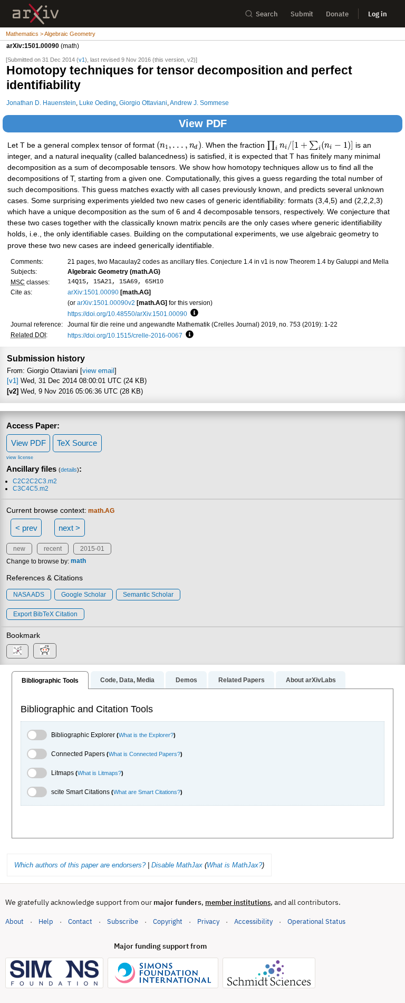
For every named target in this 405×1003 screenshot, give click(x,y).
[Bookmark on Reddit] (44, 650)
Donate (337, 13)
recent (53, 548)
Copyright (167, 921)
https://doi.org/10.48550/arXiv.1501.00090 (127, 313)
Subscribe (122, 921)
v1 (82, 59)
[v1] (12, 381)
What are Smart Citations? (146, 792)
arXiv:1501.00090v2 (106, 302)
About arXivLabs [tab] (311, 680)
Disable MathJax (176, 865)
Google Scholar (83, 594)
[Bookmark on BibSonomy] (17, 651)
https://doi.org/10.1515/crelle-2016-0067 (125, 335)
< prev (26, 527)
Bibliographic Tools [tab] (50, 680)
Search (267, 13)
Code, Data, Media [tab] (127, 680)
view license (19, 457)
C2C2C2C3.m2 (35, 481)
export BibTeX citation (45, 614)
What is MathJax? (234, 865)
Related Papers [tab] (241, 680)
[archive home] (36, 14)
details (69, 469)
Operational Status (316, 921)
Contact (80, 921)
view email (98, 371)
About (14, 921)
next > (69, 527)
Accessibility (253, 921)
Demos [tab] (186, 680)
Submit (302, 13)
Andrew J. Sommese (199, 102)
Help (45, 921)
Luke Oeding (97, 102)
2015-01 (92, 548)
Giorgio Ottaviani (143, 102)
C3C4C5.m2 (31, 488)
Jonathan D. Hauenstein (41, 102)
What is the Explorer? (146, 735)
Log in (377, 13)
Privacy (208, 921)
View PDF (203, 123)
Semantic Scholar (148, 594)
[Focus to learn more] (192, 313)
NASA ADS (28, 594)
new (19, 548)
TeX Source (77, 442)
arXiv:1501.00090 (93, 292)
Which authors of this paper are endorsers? (80, 865)
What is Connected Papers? (144, 754)
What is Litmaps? (99, 773)
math (78, 561)
